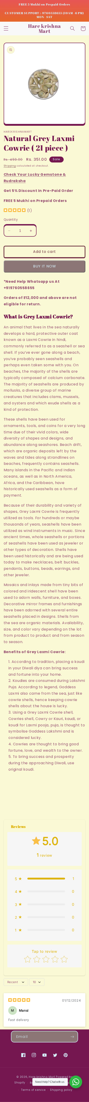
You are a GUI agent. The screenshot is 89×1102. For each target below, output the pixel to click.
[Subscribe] (72, 1036)
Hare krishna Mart (42, 1077)
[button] (6, 28)
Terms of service (33, 1090)
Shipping (10, 166)
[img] (15, 210)
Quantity (11, 219)
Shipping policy (61, 1090)
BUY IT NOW (44, 266)
